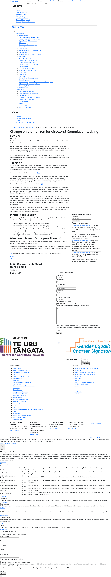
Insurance (78, 378)
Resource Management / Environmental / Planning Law (36, 82)
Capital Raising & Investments (28, 41)
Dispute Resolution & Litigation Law (30, 51)
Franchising (22, 56)
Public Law (22, 76)
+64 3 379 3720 (53, 428)
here (38, 173)
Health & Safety (17, 390)
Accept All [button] (13, 443)
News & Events (71, 1)
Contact (82, 1)
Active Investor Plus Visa (26, 92)
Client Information (21, 14)
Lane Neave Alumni (22, 18)
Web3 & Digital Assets (25, 86)
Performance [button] (4, 502)
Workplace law (17, 419)
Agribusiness (17, 368)
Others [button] (2, 523)
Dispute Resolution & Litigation (22, 382)
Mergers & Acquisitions (20, 401)
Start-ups (15, 411)
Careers (18, 117)
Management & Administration (25, 122)
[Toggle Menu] (14, 31)
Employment (17, 384)
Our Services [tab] (39, 1)
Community (19, 16)
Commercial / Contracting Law (28, 45)
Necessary (4, 464)
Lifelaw (21, 103)
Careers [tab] (60, 1)
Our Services (19, 26)
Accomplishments (21, 12)
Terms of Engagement (23, 20)
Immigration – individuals (26, 99)
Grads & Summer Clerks (23, 119)
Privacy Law (22, 72)
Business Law (20, 33)
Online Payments (95, 423)
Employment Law (24, 53)
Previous (13, 256)
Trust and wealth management (28, 78)
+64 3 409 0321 (72, 428)
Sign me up (76, 221)
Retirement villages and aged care (29, 84)
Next (11, 258)
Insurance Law (23, 66)
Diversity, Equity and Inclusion (25, 22)
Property (15, 405)
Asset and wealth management (28, 94)
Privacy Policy (91, 437)
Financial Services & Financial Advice (30, 54)
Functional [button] (3, 496)
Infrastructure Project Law (27, 62)
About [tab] (29, 1)
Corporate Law (23, 49)
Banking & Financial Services (21, 370)
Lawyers (18, 120)
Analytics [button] (2, 508)
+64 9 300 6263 (14, 430)
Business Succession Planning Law (29, 39)
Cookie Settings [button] (5, 443)
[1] (11, 253)
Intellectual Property (84, 226)
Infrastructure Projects (20, 394)
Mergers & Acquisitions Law (27, 70)
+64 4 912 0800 (34, 434)
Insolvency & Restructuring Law (28, 64)
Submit (59, 333)
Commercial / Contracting (21, 376)
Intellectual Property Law (26, 68)
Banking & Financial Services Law (29, 37)
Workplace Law (23, 88)
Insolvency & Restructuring (21, 396)
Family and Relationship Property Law (30, 97)
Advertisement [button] (4, 516)
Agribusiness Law (24, 35)
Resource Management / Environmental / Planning (28, 409)
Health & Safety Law (25, 58)
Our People (50, 1)
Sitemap (98, 437)
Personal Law (20, 90)
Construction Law (24, 47)
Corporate (75, 226)
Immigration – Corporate (20, 392)
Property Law (23, 74)
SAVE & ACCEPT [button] (4, 529)
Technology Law (24, 80)
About (18, 10)
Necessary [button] (3, 462)
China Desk (22, 43)
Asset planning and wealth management (87, 368)
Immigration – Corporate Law (28, 60)
